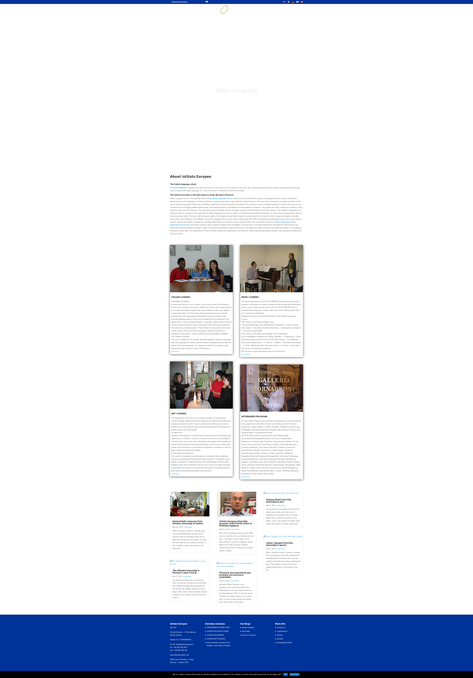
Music (227, 17)
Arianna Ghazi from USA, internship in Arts (278, 500)
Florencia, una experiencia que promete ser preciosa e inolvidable (235, 574)
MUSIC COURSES (250, 297)
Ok (285, 674)
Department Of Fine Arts (180, 225)
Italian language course (222, 198)
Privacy (280, 635)
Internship (188, 527)
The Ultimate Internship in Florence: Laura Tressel (186, 571)
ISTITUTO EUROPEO (178, 188)
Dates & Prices (272, 17)
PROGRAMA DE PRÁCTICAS (218, 627)
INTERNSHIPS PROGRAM (254, 416)
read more (175, 351)
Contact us (281, 627)
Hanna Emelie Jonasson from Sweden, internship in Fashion (187, 522)
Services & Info (255, 17)
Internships (239, 17)
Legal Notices (282, 631)
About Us (196, 17)
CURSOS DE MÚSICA (215, 635)
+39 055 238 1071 (180, 647)
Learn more (236, 99)
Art (218, 17)
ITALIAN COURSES (180, 297)
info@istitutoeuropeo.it (184, 644)
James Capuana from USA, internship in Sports (279, 544)
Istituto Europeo (248, 627)
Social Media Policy (284, 643)
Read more (294, 674)
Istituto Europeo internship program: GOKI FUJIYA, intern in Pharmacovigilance (235, 523)
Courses (208, 17)
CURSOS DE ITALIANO (216, 639)
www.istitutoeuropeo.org (179, 655)
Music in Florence (249, 635)
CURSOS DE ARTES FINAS (217, 631)
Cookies (280, 639)
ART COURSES (178, 413)
